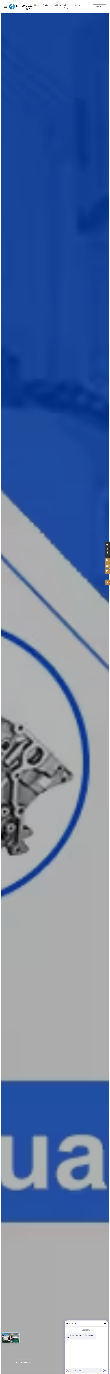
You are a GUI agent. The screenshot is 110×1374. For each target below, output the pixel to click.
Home (36, 5)
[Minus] (104, 1323)
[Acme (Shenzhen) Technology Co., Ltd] (21, 6)
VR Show (66, 6)
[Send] (104, 1370)
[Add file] (67, 1370)
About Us (77, 6)
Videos (58, 5)
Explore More (23, 1362)
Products (46, 5)
